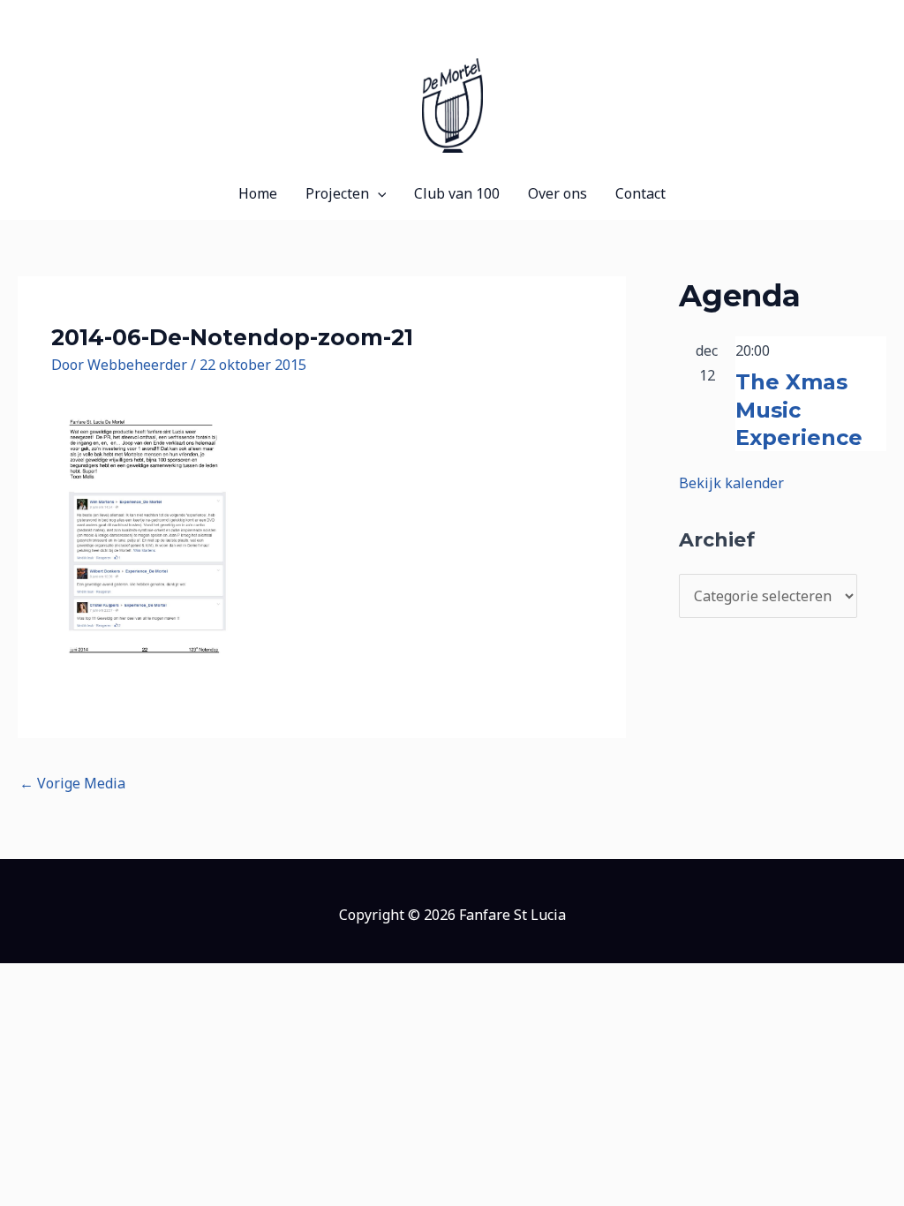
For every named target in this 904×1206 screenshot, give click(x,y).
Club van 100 (457, 193)
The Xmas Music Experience (799, 409)
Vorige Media (72, 783)
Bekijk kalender (731, 483)
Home (257, 193)
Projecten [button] (337, 193)
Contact (640, 193)
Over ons (557, 193)
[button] (378, 193)
